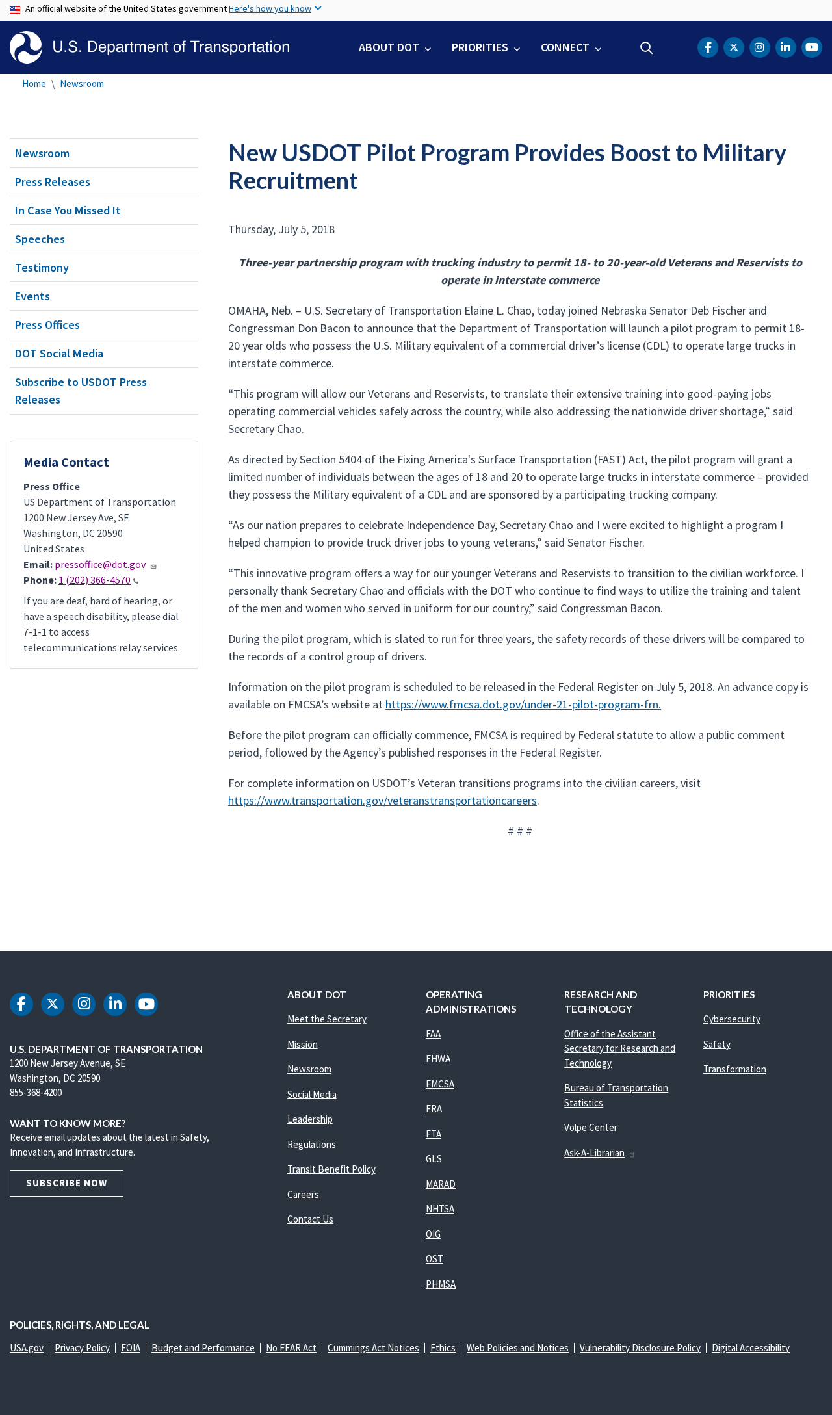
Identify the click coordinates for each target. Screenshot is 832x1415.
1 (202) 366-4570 (94, 579)
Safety (717, 1044)
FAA (433, 1034)
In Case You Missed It (68, 210)
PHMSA (441, 1284)
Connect (565, 47)
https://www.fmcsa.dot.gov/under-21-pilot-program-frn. (523, 704)
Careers (303, 1194)
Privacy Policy (82, 1348)
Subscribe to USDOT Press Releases (81, 390)
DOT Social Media (59, 353)
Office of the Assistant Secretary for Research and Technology (619, 1048)
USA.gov (27, 1348)
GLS (434, 1158)
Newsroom (82, 83)
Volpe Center (591, 1127)
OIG (433, 1234)
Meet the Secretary (327, 1019)
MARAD (441, 1184)
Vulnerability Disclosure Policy (640, 1348)
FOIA (130, 1348)
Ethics (443, 1348)
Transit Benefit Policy (331, 1169)
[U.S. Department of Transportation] (149, 47)
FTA (433, 1134)
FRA (434, 1108)
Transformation (734, 1069)
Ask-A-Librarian (594, 1153)
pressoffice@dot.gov (100, 564)
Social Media (312, 1094)
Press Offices (47, 324)
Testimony (42, 267)
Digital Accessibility (751, 1348)
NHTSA (440, 1208)
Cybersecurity (731, 1019)
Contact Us (310, 1219)
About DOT (389, 47)
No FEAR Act (291, 1348)
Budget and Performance (203, 1348)
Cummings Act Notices (373, 1348)
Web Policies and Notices (518, 1348)
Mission (302, 1044)
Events (32, 296)
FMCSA (440, 1084)
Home (34, 83)
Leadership (310, 1119)
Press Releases (52, 181)
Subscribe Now (66, 1182)
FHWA (438, 1058)
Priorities (480, 47)
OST (434, 1259)
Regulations (311, 1144)
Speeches (40, 238)
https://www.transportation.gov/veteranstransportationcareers (382, 800)
